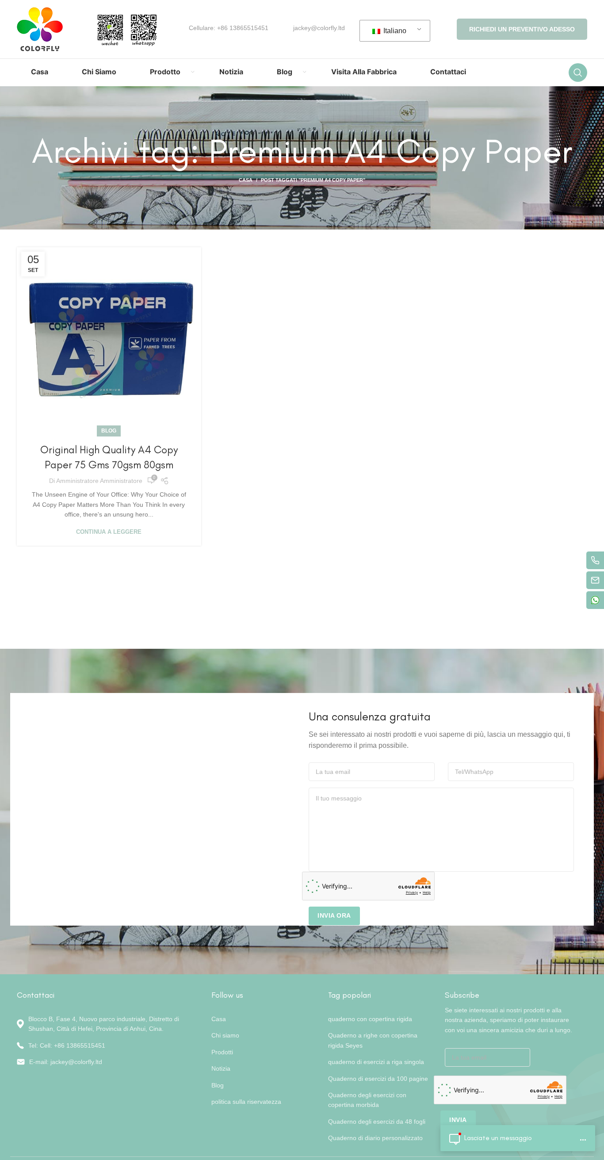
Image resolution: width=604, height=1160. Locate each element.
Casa (245, 180)
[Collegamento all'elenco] (107, 1045)
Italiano (394, 30)
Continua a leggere (108, 532)
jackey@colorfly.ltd (319, 27)
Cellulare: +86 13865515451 (228, 27)
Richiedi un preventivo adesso (522, 29)
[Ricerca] (578, 72)
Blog (108, 431)
